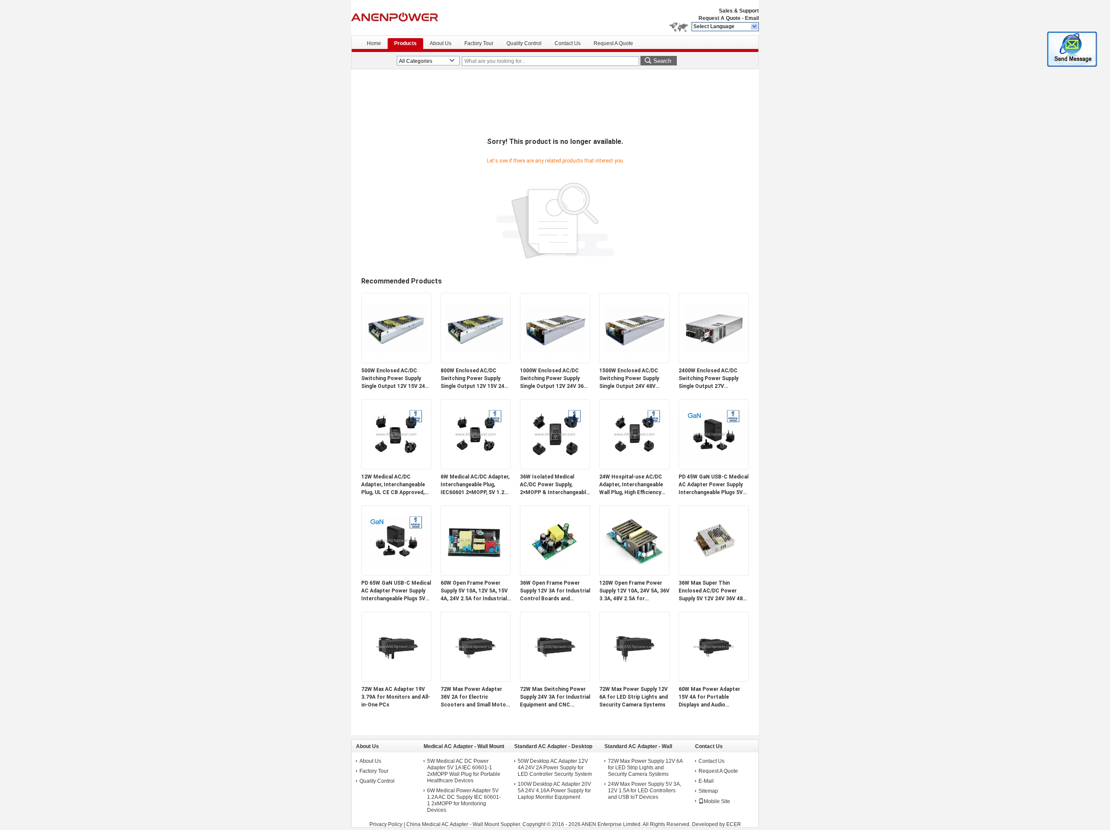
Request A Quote (720, 18)
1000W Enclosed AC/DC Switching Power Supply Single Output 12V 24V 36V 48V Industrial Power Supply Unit (555, 379)
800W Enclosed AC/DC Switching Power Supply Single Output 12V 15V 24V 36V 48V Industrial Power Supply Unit (474, 379)
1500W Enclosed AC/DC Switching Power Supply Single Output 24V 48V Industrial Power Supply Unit (629, 379)
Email (752, 18)
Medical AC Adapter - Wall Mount (464, 746)
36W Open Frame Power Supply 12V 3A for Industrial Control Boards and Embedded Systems (555, 591)
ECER (733, 824)
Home (374, 43)
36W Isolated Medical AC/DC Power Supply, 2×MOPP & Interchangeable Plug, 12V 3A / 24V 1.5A (554, 485)
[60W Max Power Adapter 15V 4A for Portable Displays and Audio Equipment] (713, 680)
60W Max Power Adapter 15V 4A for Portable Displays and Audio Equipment (709, 697)
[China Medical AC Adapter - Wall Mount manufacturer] (398, 17)
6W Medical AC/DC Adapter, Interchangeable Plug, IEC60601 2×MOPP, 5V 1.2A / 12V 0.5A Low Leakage (476, 485)
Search (662, 61)
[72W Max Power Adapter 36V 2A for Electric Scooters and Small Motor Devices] (475, 680)
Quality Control (524, 43)
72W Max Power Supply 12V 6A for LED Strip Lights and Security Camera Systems (633, 697)
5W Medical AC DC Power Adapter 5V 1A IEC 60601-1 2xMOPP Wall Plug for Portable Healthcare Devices (463, 771)
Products (405, 43)
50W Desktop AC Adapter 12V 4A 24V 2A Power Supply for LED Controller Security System (555, 767)
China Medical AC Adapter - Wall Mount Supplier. (464, 824)
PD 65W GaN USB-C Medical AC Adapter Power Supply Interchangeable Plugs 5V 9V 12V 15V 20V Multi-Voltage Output (396, 591)
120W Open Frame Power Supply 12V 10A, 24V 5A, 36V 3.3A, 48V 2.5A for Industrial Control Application (634, 591)
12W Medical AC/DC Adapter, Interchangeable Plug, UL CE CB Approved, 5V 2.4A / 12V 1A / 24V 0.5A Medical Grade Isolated (394, 485)
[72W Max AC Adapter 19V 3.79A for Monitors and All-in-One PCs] (396, 680)
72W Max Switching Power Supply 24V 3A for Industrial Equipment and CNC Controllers (555, 697)
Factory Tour (478, 43)
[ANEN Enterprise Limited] (754, 27)
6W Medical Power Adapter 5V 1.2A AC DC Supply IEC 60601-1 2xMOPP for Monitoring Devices (464, 800)
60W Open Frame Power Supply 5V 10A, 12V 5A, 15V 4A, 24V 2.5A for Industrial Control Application (474, 591)
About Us (440, 43)
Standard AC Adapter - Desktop (553, 746)
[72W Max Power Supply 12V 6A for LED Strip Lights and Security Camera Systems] (634, 680)
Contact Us (568, 43)
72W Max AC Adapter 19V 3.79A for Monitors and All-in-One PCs (395, 697)
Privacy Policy (385, 824)
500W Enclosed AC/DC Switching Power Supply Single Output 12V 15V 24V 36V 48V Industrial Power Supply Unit (394, 379)
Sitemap (708, 791)
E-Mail (706, 781)
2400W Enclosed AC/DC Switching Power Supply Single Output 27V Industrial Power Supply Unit (708, 379)
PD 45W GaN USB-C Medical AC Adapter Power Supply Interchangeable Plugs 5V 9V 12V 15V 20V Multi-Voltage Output (713, 485)
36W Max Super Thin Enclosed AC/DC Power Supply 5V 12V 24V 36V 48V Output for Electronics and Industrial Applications (713, 591)
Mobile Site (717, 801)
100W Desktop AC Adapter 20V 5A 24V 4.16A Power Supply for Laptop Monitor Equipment (554, 790)
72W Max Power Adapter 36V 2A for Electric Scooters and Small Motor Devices (474, 697)
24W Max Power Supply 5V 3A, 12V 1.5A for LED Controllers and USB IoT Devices (644, 790)
